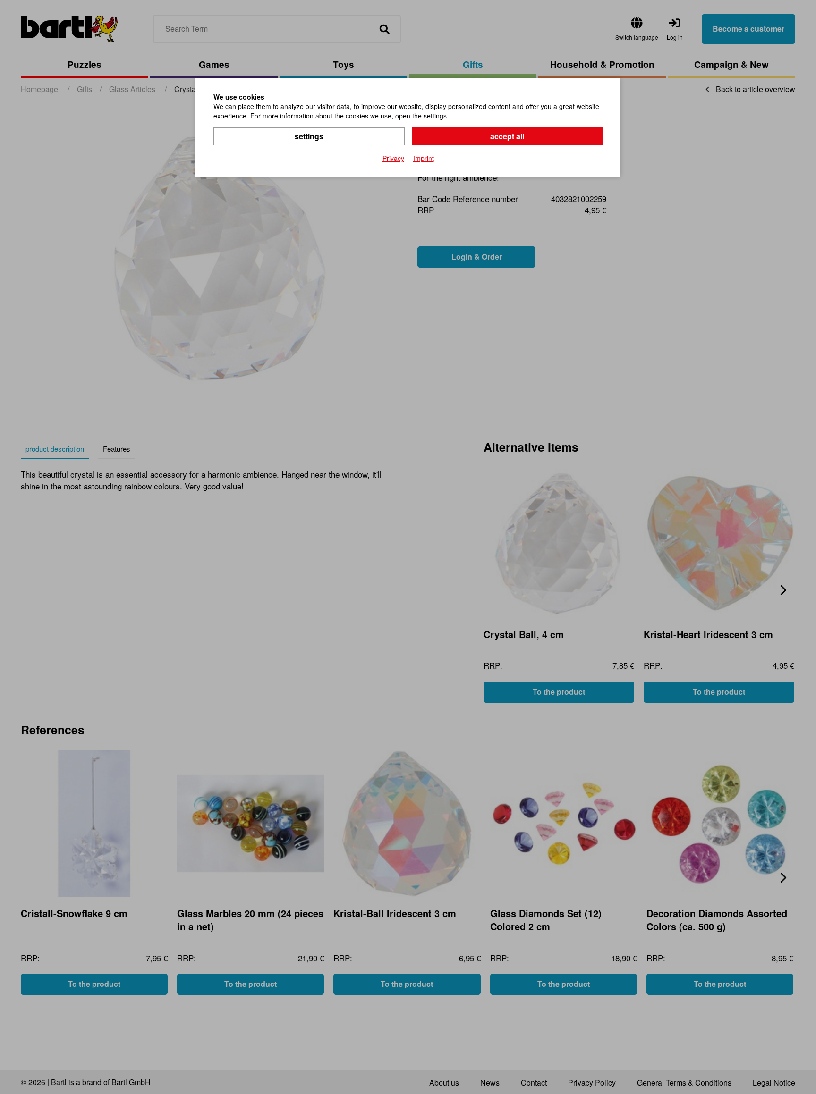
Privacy (393, 158)
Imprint (423, 158)
